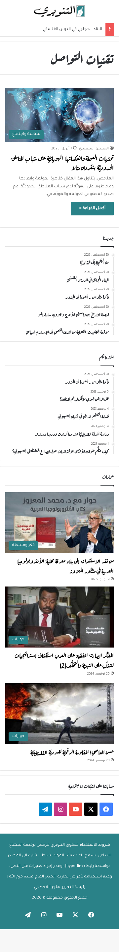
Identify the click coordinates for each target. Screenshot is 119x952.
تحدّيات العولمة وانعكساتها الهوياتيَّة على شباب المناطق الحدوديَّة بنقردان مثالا (62, 162)
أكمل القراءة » (92, 208)
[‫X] (91, 809)
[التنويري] (59, 11)
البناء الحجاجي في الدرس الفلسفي (72, 29)
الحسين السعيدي (94, 149)
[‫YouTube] (75, 809)
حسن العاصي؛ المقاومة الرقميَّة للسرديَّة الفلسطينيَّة (72, 751)
